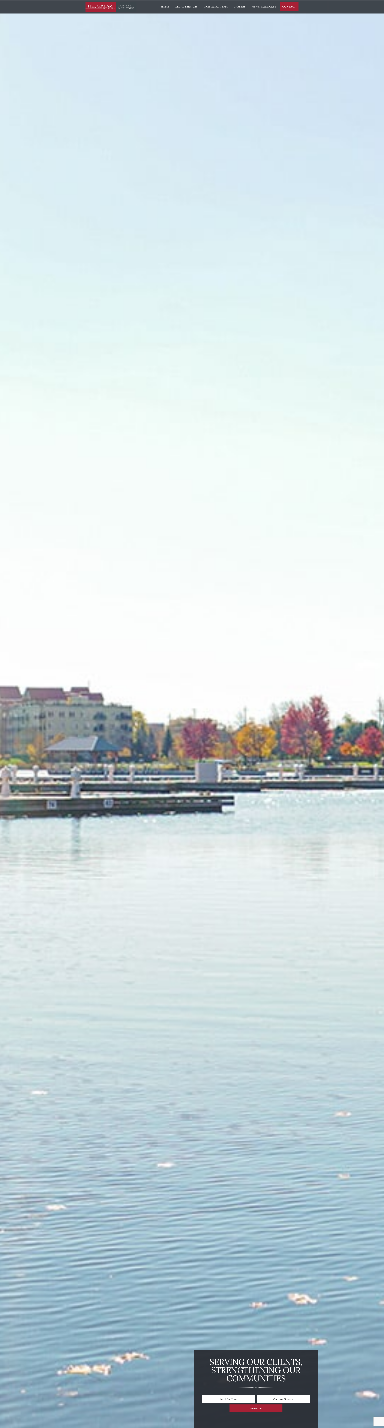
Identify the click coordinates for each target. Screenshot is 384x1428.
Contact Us (256, 1408)
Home (165, 6)
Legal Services (186, 6)
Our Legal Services (283, 1399)
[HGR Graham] (111, 7)
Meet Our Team (228, 1399)
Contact (289, 6)
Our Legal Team (216, 6)
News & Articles (264, 6)
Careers (240, 6)
